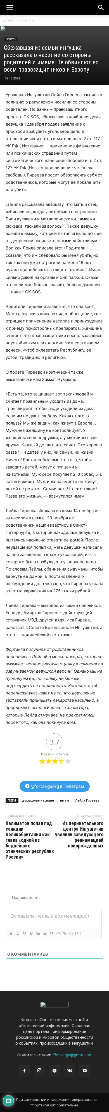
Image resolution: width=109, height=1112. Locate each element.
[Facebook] (24, 1070)
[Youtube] (84, 1070)
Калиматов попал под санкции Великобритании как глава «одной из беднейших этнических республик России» (30, 840)
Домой (9, 20)
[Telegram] (54, 1070)
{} (71, 933)
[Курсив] (17, 933)
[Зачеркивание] (31, 933)
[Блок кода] (57, 933)
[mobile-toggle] (9, 7)
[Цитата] (51, 933)
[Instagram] (39, 1070)
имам (64, 800)
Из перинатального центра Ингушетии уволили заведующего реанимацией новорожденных (79, 835)
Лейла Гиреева (87, 800)
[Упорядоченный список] (37, 933)
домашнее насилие (38, 800)
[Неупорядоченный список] (44, 933)
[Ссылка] (64, 933)
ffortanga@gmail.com (73, 1054)
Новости (27, 20)
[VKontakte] (69, 1070)
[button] (101, 7)
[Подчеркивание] (24, 933)
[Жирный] (11, 933)
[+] (78, 933)
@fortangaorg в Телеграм (56, 786)
